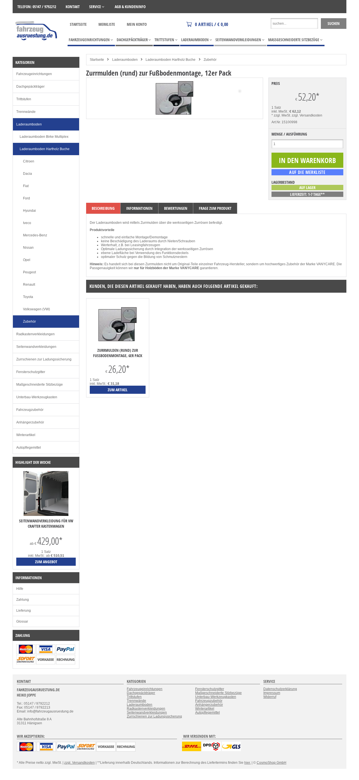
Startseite (78, 24)
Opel (26, 260)
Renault (29, 285)
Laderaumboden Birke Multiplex (44, 137)
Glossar (22, 621)
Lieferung (23, 611)
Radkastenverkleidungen (35, 334)
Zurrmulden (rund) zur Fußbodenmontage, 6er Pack (117, 353)
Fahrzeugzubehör (29, 410)
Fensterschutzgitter (30, 372)
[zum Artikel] (46, 515)
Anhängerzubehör (30, 422)
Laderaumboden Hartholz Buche (170, 60)
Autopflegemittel (28, 448)
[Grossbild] (174, 113)
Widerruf (269, 697)
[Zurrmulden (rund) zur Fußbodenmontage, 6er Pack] (118, 325)
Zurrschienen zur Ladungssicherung (44, 359)
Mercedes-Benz (35, 235)
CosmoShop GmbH (271, 763)
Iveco (27, 223)
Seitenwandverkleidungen (36, 347)
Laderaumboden (125, 60)
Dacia (27, 174)
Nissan (28, 248)
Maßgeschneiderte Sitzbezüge (39, 384)
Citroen (28, 161)
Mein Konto (137, 24)
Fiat (26, 186)
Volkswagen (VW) (36, 309)
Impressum (271, 693)
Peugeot (29, 272)
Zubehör (210, 60)
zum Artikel (118, 389)
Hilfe (19, 589)
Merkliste (106, 24)
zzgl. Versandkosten (307, 115)
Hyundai (29, 211)
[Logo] (36, 48)
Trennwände (26, 112)
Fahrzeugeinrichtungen (34, 74)
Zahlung (22, 600)
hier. (247, 763)
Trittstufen (23, 99)
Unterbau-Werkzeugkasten (36, 397)
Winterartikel (25, 435)
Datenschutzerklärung (280, 689)
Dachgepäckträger (30, 87)
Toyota (28, 297)
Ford (26, 198)
